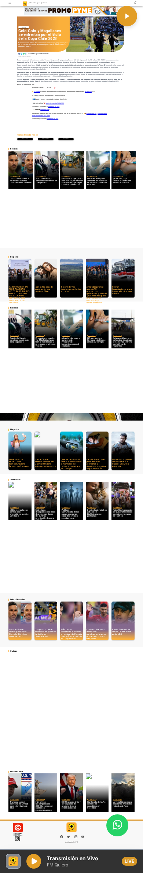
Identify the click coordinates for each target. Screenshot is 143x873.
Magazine (14, 507)
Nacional (40, 176)
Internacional (40, 507)
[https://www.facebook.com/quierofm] (61, 836)
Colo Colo (66, 138)
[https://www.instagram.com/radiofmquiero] (75, 838)
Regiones (117, 335)
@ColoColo (37, 91)
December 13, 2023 (54, 106)
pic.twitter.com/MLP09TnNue (41, 115)
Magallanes (46, 138)
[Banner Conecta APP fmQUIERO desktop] (71, 10)
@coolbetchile (44, 109)
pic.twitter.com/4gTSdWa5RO (55, 103)
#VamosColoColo (91, 113)
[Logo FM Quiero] (25, 3)
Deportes (14, 176)
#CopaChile (88, 91)
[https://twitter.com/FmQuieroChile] (68, 838)
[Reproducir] (127, 16)
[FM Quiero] (10, 3)
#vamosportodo (102, 113)
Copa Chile (25, 138)
